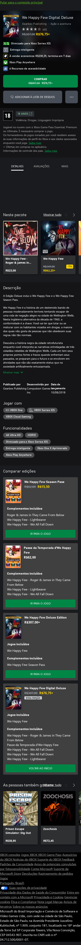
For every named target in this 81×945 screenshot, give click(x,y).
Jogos (4, 878)
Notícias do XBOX (25, 859)
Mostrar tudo (52, 214)
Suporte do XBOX (49, 859)
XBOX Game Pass (50, 855)
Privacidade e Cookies (49, 897)
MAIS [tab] (65, 166)
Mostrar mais (11, 372)
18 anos (23, 113)
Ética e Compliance (24, 902)
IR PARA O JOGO (40, 534)
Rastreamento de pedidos (55, 873)
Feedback (68, 859)
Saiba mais (35, 143)
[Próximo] (74, 215)
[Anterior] (66, 215)
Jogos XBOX (29, 855)
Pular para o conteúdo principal (21, 2)
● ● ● (72, 97)
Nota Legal (45, 902)
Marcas (58, 902)
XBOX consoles (10, 855)
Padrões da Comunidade (16, 864)
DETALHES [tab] (17, 166)
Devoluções (30, 873)
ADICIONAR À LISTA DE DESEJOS (35, 97)
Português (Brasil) (12, 883)
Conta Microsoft (42, 869)
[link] (20, 247)
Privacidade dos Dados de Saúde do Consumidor (33, 892)
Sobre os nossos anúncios (30, 906)
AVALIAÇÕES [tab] (41, 166)
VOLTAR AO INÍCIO (40, 768)
